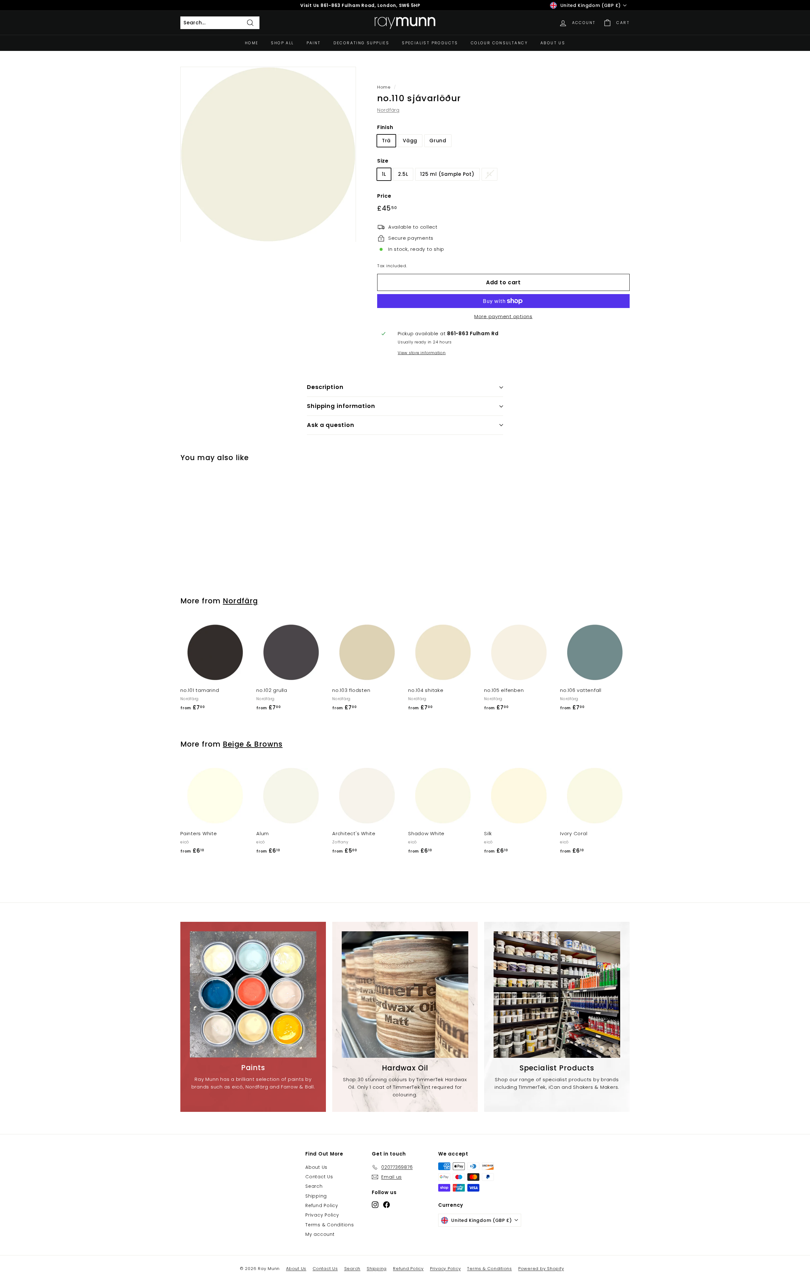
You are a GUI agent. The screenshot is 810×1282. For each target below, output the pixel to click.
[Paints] (253, 994)
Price (384, 196)
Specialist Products (430, 43)
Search (314, 1186)
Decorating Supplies (361, 43)
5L (490, 174)
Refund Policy (321, 1205)
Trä (386, 140)
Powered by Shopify (541, 1269)
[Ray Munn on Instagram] (375, 1204)
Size (383, 160)
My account (320, 1234)
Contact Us (319, 1177)
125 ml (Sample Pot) (447, 174)
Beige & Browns (253, 744)
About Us (552, 43)
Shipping (316, 1196)
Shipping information (341, 406)
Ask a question (330, 425)
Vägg (410, 140)
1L (384, 174)
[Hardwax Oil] (405, 994)
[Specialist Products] (557, 994)
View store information (422, 352)
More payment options (503, 316)
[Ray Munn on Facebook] (386, 1204)
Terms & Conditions (329, 1225)
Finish (385, 127)
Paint (314, 43)
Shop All (282, 43)
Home (252, 43)
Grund (437, 140)
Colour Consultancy (499, 43)
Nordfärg (388, 110)
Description (325, 387)
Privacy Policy (322, 1215)
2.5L (403, 174)
